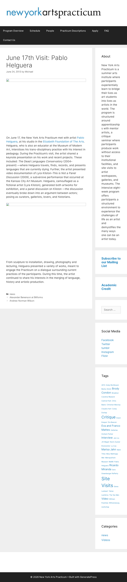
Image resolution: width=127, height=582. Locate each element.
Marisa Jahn (108, 449)
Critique (108, 417)
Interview (107, 437)
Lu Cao (113, 446)
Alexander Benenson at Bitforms (26, 297)
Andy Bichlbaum (112, 385)
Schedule (35, 30)
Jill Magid (105, 442)
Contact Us (9, 40)
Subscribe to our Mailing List (111, 262)
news (12, 294)
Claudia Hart (106, 409)
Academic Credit (109, 287)
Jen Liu (116, 438)
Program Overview (13, 30)
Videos (105, 540)
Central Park (106, 401)
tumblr (105, 348)
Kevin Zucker (115, 442)
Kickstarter (105, 446)
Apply (95, 30)
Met (102, 458)
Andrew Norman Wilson (22, 300)
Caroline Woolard (108, 397)
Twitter (105, 344)
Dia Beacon (112, 422)
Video (104, 498)
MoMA (111, 462)
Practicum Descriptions (73, 30)
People (50, 30)
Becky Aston (106, 389)
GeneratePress (88, 576)
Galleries (114, 430)
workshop (105, 507)
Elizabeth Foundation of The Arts (63, 141)
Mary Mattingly (112, 454)
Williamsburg (114, 503)
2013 (103, 385)
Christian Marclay (113, 405)
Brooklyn (115, 393)
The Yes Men (114, 495)
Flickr (104, 355)
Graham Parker (107, 434)
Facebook (107, 340)
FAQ (106, 30)
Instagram (107, 352)
